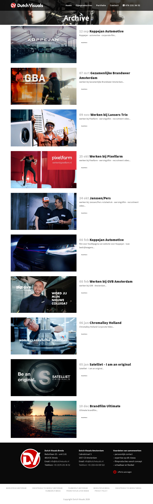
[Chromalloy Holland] (43, 335)
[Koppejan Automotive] (43, 44)
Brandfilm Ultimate (105, 406)
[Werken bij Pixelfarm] (43, 169)
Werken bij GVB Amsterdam (111, 281)
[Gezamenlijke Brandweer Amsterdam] (43, 86)
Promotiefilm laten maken (77, 491)
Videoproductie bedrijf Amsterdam (47, 488)
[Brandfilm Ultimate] (43, 419)
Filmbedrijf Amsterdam (78, 488)
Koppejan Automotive (107, 31)
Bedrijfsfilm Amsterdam (16, 488)
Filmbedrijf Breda (53, 491)
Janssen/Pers (100, 198)
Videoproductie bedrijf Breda (128, 488)
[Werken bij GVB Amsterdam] (43, 294)
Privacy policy (101, 491)
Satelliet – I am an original (110, 364)
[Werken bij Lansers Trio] (43, 127)
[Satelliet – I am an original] (43, 377)
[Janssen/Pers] (43, 211)
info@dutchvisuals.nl (59, 461)
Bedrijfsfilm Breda (101, 488)
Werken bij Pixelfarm (106, 156)
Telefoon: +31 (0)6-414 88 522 (92, 465)
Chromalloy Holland (105, 322)
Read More (84, 42)
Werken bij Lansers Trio (109, 114)
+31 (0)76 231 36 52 (62, 465)
